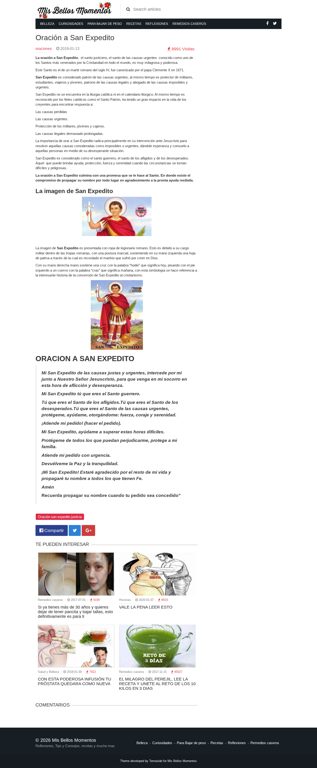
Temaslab (155, 761)
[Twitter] (275, 23)
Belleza (47, 24)
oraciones (44, 49)
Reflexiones (157, 24)
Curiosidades (71, 24)
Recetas (133, 24)
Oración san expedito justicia (60, 517)
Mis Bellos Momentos (182, 761)
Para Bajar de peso (104, 24)
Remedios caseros (189, 24)
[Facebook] (267, 23)
